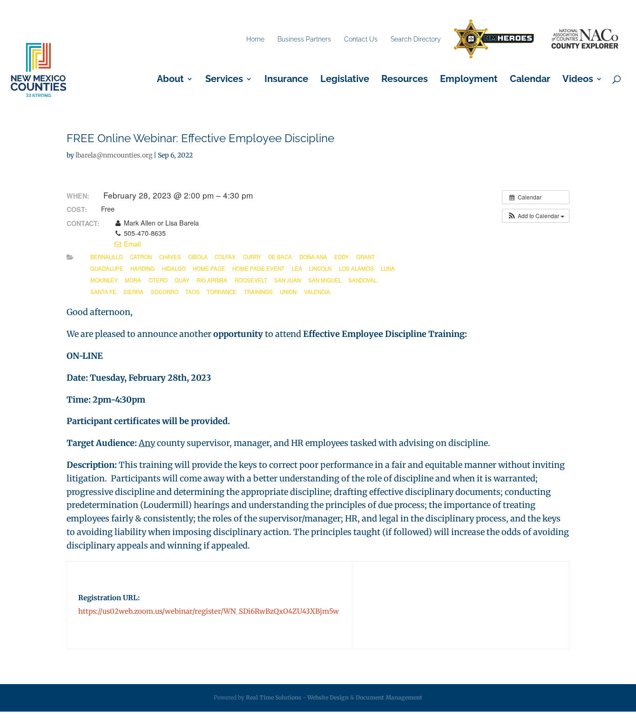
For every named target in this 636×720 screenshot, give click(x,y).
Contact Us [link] (361, 39)
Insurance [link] (286, 79)
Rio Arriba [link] (211, 280)
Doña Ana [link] (313, 257)
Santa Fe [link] (103, 291)
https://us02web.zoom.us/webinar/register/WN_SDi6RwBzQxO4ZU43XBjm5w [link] (208, 611)
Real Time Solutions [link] (273, 697)
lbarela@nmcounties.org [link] (113, 155)
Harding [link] (142, 268)
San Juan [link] (287, 280)
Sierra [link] (133, 291)
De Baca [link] (280, 257)
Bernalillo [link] (106, 257)
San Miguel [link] (324, 280)
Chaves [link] (170, 257)
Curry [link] (252, 257)
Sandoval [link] (362, 280)
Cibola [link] (198, 257)
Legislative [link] (344, 79)
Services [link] (224, 79)
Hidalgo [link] (174, 268)
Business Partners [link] (304, 39)
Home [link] (255, 39)
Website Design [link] (328, 697)
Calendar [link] (530, 79)
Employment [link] (469, 79)
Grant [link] (365, 257)
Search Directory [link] (416, 39)
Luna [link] (388, 268)
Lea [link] (297, 268)
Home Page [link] (209, 268)
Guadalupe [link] (106, 268)
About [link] (170, 79)
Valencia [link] (317, 291)
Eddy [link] (341, 257)
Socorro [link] (164, 291)
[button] (535, 215)
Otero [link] (158, 280)
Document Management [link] (389, 697)
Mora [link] (133, 280)
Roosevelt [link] (251, 280)
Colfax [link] (225, 257)
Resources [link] (404, 79)
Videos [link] (577, 79)
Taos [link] (192, 291)
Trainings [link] (258, 291)
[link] (494, 39)
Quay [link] (182, 280)
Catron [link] (141, 257)
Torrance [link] (222, 291)
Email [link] (131, 243)
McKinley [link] (104, 280)
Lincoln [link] (320, 268)
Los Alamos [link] (356, 268)
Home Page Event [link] (258, 268)
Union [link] (288, 291)
